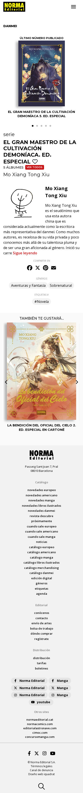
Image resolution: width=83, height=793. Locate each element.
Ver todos (34, 167)
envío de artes (41, 623)
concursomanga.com (39, 737)
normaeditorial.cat (39, 720)
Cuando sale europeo (41, 526)
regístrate (41, 639)
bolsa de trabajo (41, 628)
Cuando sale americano (41, 531)
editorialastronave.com (39, 728)
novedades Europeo (41, 490)
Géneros (41, 583)
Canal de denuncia (41, 770)
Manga (62, 681)
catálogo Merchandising (41, 568)
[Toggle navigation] (73, 6)
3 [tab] (41, 126)
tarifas (41, 663)
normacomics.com (40, 724)
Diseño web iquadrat (41, 774)
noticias (41, 542)
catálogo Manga (41, 557)
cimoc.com (39, 733)
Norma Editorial (31, 681)
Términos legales (41, 766)
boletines (41, 668)
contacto (41, 618)
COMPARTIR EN (41, 260)
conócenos (41, 613)
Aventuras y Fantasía (28, 285)
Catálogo (41, 482)
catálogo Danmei (41, 573)
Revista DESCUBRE (41, 516)
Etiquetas (41, 589)
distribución (41, 658)
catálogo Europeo (41, 547)
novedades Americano (41, 495)
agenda (41, 594)
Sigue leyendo (25, 253)
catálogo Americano (41, 552)
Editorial (41, 605)
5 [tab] (50, 126)
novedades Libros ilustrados (41, 506)
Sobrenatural (61, 285)
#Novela (41, 301)
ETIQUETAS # (41, 294)
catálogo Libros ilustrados (41, 562)
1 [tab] (33, 126)
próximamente (41, 521)
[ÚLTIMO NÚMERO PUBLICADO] (41, 73)
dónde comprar (42, 634)
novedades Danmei (41, 511)
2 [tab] (37, 126)
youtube (43, 702)
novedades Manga (41, 500)
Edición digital (41, 578)
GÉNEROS (41, 278)
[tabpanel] (41, 78)
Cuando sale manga (41, 537)
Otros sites (41, 712)
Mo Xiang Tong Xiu (26, 174)
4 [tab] (46, 126)
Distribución (41, 650)
